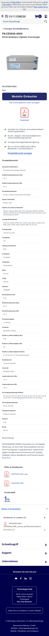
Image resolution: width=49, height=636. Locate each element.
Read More (6, 458)
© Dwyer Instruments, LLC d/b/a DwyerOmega (24, 621)
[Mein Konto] (46, 16)
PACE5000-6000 (17, 483)
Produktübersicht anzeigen (20, 153)
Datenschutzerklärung (21, 625)
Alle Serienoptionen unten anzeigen (24, 103)
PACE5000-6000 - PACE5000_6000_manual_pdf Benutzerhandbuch (22, 525)
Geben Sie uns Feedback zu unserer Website (24, 611)
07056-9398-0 (16, 2)
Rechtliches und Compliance (28, 631)
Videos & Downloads (11, 509)
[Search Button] (46, 22)
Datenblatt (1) (9, 530)
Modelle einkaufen (24, 96)
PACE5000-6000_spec (19, 474)
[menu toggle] (2, 16)
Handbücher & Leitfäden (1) (15, 518)
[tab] (24, 476)
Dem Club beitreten (24, 602)
